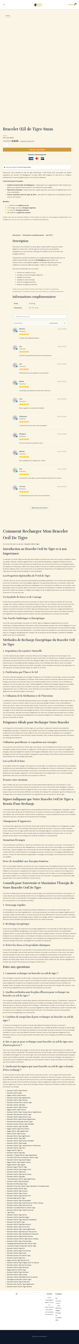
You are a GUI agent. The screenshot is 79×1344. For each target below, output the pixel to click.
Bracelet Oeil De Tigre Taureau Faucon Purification (24, 1146)
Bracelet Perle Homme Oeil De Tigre (19, 1114)
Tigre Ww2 (10, 1213)
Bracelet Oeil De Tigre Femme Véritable (20, 1141)
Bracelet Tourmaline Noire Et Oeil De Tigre (21, 1208)
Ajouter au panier (37, 149)
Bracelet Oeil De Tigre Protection (18, 1227)
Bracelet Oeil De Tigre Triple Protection (20, 1210)
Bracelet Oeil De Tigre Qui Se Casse (19, 1174)
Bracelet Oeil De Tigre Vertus (17, 1215)
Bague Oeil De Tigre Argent (16, 1165)
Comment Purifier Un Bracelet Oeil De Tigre (21, 1246)
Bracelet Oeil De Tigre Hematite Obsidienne (22, 1220)
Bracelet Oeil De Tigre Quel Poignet (19, 1160)
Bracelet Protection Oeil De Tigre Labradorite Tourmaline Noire (28, 1186)
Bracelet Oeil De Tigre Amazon (17, 1191)
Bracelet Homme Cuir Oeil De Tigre (19, 1255)
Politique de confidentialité (58, 1316)
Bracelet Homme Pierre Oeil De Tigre (19, 1102)
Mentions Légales (58, 1309)
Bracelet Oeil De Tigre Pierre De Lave (19, 1205)
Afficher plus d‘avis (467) (39, 508)
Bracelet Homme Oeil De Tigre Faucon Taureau (22, 1239)
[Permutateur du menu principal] (4, 5)
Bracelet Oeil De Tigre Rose (16, 1172)
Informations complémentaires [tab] (33, 235)
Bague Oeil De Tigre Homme (16, 1095)
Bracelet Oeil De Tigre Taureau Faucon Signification (24, 1112)
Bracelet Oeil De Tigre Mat (16, 1153)
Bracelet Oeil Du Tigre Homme (17, 1100)
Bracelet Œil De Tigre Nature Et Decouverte (22, 1232)
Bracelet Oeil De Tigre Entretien (18, 1272)
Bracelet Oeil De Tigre (32, 544)
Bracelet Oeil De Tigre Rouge (17, 1143)
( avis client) (8, 138)
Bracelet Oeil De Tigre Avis (16, 1258)
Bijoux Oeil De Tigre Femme (16, 1134)
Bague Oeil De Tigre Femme (16, 1110)
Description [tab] (17, 235)
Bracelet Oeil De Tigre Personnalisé (19, 1201)
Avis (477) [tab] (49, 235)
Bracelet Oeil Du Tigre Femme (17, 1107)
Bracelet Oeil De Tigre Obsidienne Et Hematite (22, 1234)
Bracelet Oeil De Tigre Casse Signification (21, 1229)
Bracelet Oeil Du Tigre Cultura (17, 1275)
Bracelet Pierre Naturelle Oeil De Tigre (20, 1122)
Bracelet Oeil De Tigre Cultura (17, 1193)
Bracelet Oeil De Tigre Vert (16, 1148)
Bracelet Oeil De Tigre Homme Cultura (20, 1236)
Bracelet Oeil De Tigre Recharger (18, 1217)
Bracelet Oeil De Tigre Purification (18, 1282)
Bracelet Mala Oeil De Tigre (16, 1198)
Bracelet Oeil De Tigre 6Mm (16, 1138)
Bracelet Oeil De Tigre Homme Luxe (19, 1117)
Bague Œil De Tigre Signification (18, 1131)
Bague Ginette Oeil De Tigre (16, 1270)
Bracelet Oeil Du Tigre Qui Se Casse (19, 1265)
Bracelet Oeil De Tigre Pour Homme (19, 1251)
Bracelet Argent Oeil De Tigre (17, 1167)
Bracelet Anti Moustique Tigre (17, 1184)
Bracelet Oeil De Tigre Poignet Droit (19, 1169)
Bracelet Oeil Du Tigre (14, 1093)
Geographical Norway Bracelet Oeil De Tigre (21, 1244)
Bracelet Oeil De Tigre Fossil (16, 1253)
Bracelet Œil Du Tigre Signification (18, 1136)
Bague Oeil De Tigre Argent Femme (19, 1162)
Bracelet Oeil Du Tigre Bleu (16, 1177)
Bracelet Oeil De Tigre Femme (17, 1091)
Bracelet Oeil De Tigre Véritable (17, 1126)
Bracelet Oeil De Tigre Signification (19, 1098)
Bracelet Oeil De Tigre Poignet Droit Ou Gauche (23, 1263)
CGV (58, 1306)
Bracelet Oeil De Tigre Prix (16, 1248)
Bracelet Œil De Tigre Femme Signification (21, 1119)
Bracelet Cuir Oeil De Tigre (16, 1222)
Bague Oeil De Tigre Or (14, 1150)
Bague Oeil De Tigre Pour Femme (18, 1129)
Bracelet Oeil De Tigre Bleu (16, 1105)
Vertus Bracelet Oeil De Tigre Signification (21, 1179)
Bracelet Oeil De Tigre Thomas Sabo (19, 1241)
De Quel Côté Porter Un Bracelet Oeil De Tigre (22, 1157)
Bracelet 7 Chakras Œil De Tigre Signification (22, 1155)
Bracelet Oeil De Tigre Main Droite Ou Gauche (22, 1277)
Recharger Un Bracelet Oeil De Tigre (19, 1279)
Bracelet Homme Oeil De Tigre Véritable (20, 1124)
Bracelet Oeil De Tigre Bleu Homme (19, 1224)
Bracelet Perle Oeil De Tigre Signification (20, 1284)
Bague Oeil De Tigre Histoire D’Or (18, 1260)
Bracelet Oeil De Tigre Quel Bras (18, 1181)
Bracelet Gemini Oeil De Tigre (17, 1189)
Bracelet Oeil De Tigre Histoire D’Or (19, 1196)
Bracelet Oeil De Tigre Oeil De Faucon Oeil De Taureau (25, 1203)
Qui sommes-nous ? (58, 1301)
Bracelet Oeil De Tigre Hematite (18, 1267)
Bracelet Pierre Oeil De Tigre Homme (19, 1287)
